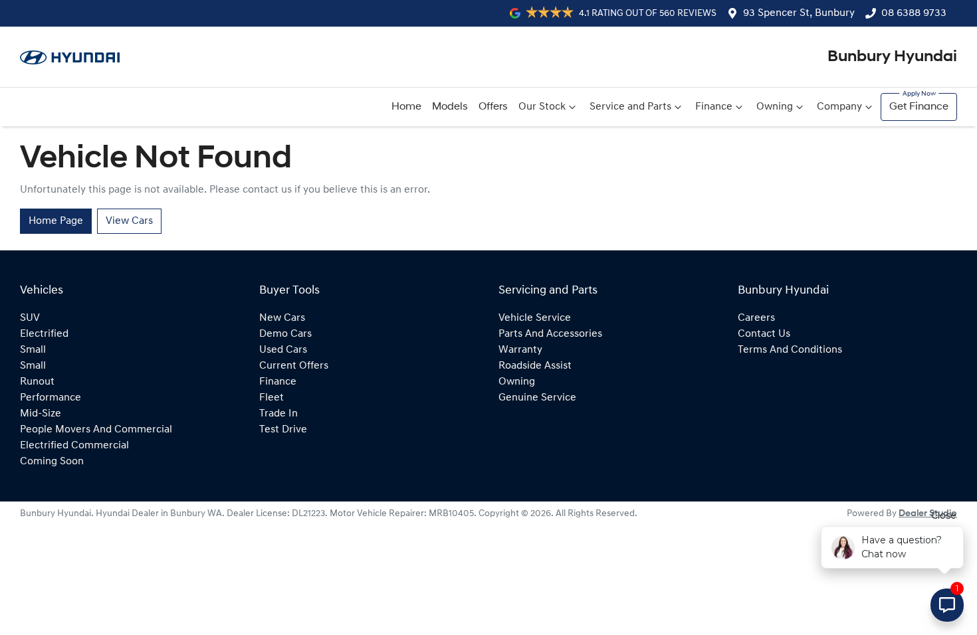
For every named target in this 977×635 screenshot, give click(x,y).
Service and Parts (630, 107)
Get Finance (918, 107)
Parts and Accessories (550, 334)
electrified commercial (74, 445)
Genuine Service (537, 398)
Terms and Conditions (790, 350)
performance (50, 398)
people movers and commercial (96, 429)
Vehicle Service (534, 318)
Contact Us (764, 334)
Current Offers (293, 366)
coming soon (52, 461)
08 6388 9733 (913, 13)
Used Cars (283, 350)
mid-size (40, 413)
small (33, 350)
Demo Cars (285, 334)
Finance (713, 107)
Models (450, 107)
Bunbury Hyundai (892, 57)
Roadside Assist (535, 366)
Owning (774, 107)
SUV (30, 318)
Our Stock (542, 107)
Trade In (278, 413)
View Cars (129, 221)
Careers (756, 318)
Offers (493, 107)
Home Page (56, 221)
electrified (44, 334)
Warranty (520, 350)
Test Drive (283, 429)
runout (37, 382)
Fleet (271, 398)
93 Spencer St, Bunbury (799, 13)
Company (839, 107)
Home (406, 107)
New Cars (282, 318)
